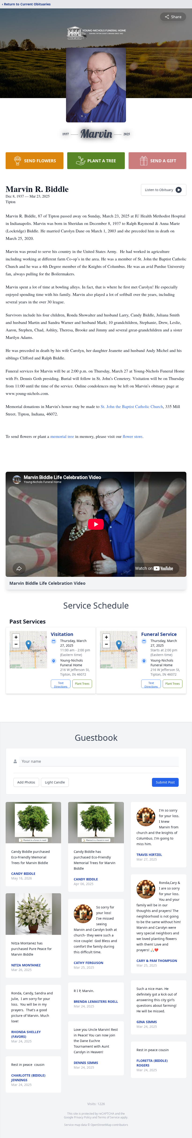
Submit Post (165, 782)
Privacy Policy (83, 1117)
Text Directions (60, 684)
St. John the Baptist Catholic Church (132, 406)
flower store (132, 436)
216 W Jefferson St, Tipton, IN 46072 (75, 672)
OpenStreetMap (101, 1125)
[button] (28, 645)
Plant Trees (82, 684)
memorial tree (62, 436)
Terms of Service (109, 1117)
